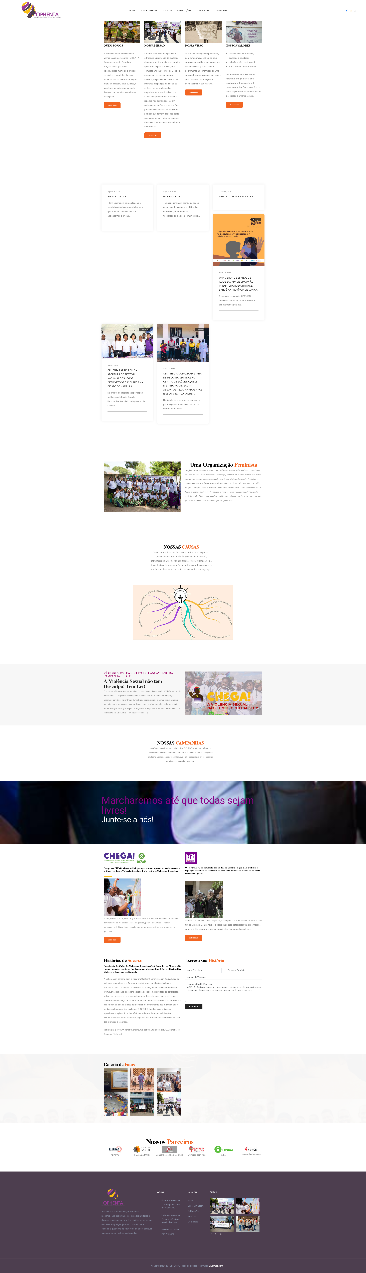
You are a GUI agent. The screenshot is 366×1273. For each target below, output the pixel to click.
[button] (112, 105)
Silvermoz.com (215, 1266)
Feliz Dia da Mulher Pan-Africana (236, 196)
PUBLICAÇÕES (184, 10)
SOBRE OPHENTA (149, 10)
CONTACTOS (221, 10)
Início (190, 1200)
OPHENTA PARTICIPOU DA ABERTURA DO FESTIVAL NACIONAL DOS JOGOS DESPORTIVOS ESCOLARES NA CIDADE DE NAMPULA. (125, 378)
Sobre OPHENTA (195, 1206)
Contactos (193, 1221)
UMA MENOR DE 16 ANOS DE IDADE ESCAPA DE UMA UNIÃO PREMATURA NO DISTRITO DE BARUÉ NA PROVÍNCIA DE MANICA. (238, 284)
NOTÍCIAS (167, 10)
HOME (132, 10)
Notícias (192, 1216)
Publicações (193, 1211)
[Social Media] (347, 11)
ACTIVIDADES (202, 10)
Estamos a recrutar (117, 196)
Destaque (256, 220)
